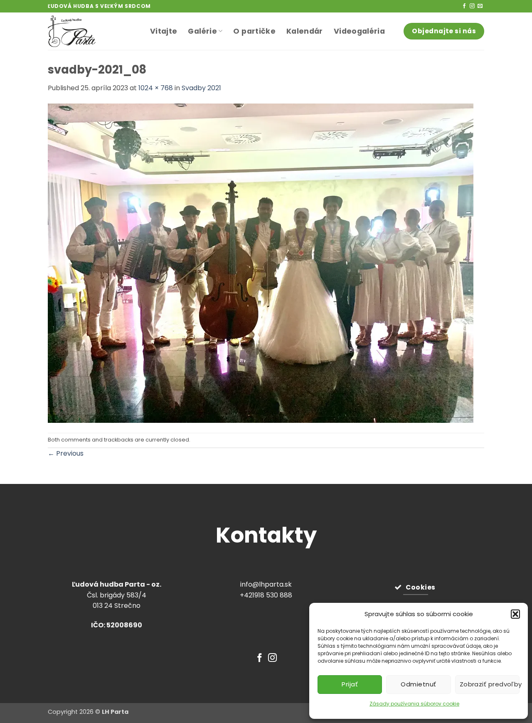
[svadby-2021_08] (260, 262)
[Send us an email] (480, 6)
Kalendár (304, 31)
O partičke (254, 31)
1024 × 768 (155, 88)
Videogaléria (359, 31)
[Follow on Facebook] (464, 6)
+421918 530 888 (266, 595)
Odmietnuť (418, 684)
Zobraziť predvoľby (490, 684)
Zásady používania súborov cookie (414, 703)
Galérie (202, 31)
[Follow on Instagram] (472, 6)
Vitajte (163, 31)
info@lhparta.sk (266, 584)
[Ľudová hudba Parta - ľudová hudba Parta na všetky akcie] (93, 31)
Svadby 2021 (201, 88)
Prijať (350, 684)
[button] (515, 614)
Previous (66, 453)
